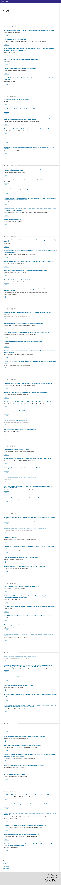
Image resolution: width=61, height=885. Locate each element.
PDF (7, 35)
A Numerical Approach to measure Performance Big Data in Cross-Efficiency (25, 566)
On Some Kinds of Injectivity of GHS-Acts (15, 39)
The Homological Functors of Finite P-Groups (16, 449)
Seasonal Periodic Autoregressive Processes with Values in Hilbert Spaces (24, 765)
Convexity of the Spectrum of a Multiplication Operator (19, 280)
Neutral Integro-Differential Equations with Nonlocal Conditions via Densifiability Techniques (29, 804)
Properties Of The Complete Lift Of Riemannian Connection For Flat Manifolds (25, 392)
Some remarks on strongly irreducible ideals (16, 420)
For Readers (6, 863)
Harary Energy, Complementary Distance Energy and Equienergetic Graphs (24, 497)
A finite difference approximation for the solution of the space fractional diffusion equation (29, 30)
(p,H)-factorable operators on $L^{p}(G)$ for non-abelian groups (21, 834)
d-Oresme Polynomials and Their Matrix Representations (19, 625)
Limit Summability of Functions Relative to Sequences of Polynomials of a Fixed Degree (28, 794)
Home (4, 6)
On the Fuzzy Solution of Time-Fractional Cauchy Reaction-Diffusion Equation (25, 825)
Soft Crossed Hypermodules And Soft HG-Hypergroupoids (20, 429)
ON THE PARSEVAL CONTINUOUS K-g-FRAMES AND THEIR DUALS (21, 586)
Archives (10, 6)
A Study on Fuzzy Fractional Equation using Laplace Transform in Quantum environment (28, 261)
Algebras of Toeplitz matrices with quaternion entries (18, 685)
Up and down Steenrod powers (12, 727)
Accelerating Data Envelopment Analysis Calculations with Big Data (22, 745)
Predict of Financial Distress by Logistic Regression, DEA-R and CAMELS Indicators (26, 189)
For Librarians (6, 868)
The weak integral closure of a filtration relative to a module (20, 68)
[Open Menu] (3, 1)
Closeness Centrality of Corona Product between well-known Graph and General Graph (28, 129)
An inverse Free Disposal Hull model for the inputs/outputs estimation (23, 411)
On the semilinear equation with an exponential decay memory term (23, 341)
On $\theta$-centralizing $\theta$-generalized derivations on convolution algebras (26, 332)
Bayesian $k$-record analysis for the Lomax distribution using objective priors (25, 270)
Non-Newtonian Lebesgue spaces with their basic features (20, 477)
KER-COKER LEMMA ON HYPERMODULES (15, 138)
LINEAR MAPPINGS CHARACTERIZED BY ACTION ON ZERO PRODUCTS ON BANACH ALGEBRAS (29, 606)
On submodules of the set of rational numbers (16, 99)
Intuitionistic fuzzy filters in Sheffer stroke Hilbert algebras (20, 656)
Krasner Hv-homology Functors (12, 219)
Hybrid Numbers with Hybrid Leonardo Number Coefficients (20, 109)
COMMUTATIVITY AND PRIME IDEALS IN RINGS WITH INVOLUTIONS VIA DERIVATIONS (27, 458)
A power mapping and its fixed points (14, 774)
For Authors (6, 866)
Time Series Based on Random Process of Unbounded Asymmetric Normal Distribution (28, 383)
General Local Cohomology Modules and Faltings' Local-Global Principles (24, 676)
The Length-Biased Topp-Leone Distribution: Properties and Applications (24, 468)
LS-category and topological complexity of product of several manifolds (23, 180)
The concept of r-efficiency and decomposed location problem (21, 557)
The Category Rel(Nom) (10, 537)
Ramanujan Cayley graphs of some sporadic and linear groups (21, 59)
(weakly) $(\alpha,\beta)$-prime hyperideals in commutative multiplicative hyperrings (27, 615)
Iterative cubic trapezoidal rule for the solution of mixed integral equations (24, 736)
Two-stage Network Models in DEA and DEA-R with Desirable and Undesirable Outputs (27, 401)
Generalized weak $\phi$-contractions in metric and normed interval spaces (25, 528)
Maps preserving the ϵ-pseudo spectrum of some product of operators (23, 323)
